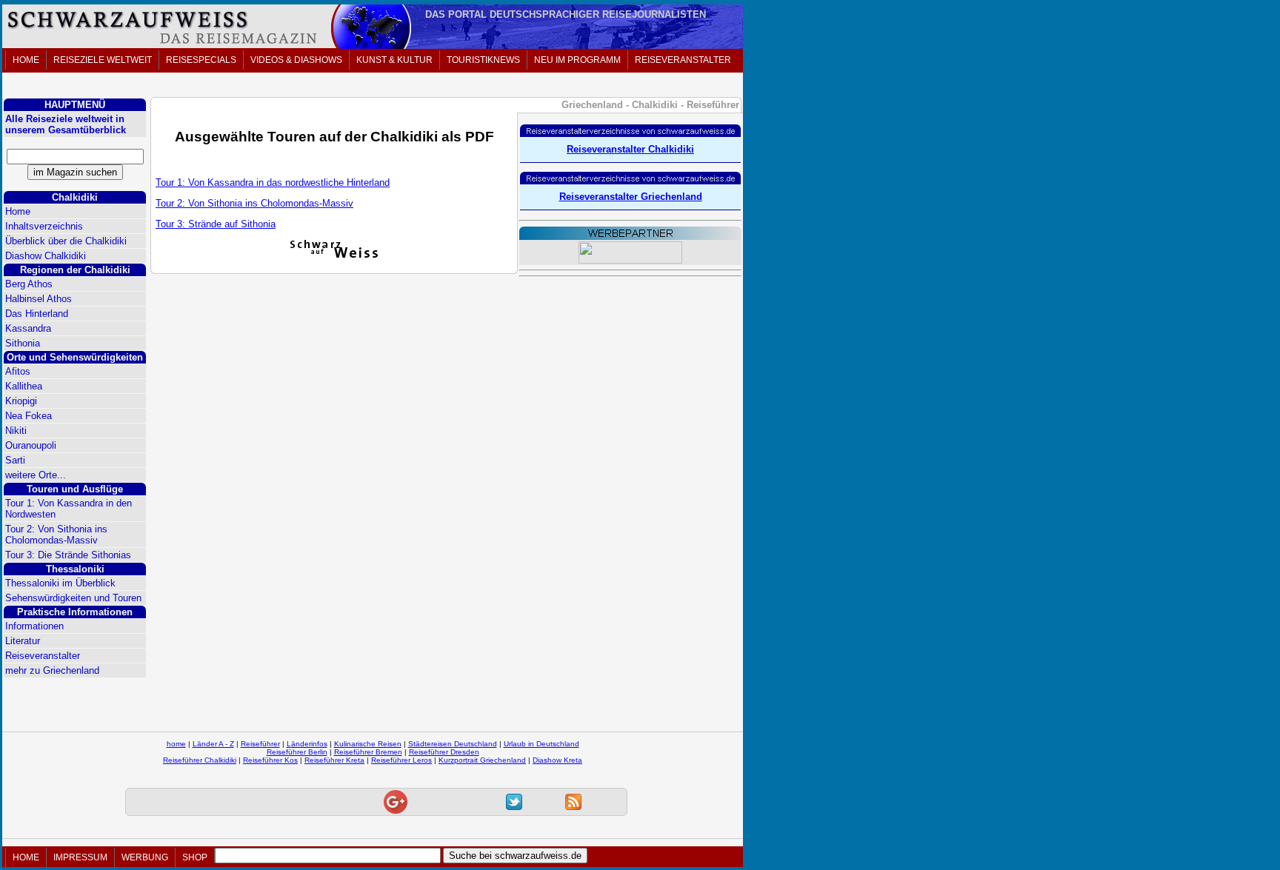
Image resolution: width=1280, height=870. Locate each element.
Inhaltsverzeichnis (44, 226)
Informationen (34, 626)
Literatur (22, 640)
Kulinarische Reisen (367, 744)
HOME (26, 60)
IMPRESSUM (80, 857)
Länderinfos (307, 744)
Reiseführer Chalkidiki (199, 760)
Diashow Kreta (557, 760)
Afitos (17, 371)
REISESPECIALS (201, 60)
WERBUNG (144, 857)
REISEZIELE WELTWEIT (102, 60)
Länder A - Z (213, 744)
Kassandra (28, 328)
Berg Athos (29, 284)
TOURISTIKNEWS (483, 60)
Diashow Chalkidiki (45, 255)
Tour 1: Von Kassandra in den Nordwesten (68, 509)
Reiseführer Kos (270, 760)
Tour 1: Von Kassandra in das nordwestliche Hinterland (273, 182)
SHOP (194, 857)
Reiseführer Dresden (444, 752)
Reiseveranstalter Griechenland (630, 196)
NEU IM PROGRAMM (577, 60)
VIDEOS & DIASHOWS (296, 60)
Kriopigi (21, 400)
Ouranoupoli (30, 445)
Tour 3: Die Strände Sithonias (68, 555)
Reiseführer (260, 744)
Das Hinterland (36, 313)
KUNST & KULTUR (394, 60)
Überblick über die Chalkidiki (66, 241)
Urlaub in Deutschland (541, 744)
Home (17, 211)
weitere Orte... (35, 475)
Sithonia (22, 343)
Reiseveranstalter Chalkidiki (630, 149)
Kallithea (23, 386)
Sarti (15, 460)
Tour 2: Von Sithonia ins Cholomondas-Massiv (56, 534)
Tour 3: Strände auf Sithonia (216, 224)
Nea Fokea (28, 415)
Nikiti (16, 430)
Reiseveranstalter (42, 655)
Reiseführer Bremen (368, 752)
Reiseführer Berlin (297, 752)
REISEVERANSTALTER (683, 60)
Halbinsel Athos (38, 298)
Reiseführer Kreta (334, 760)
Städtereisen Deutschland (452, 744)
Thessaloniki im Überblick (60, 583)
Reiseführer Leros (401, 760)
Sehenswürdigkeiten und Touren (73, 597)
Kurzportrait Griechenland (482, 760)
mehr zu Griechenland (52, 670)
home (176, 744)
